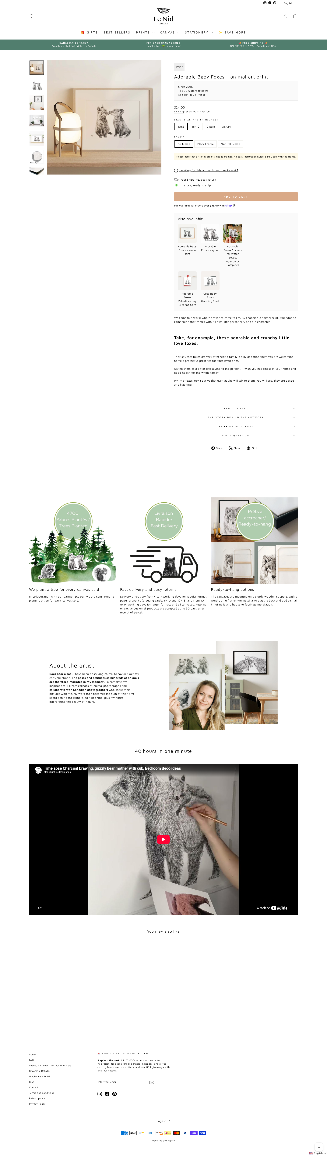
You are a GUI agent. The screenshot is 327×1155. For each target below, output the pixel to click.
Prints (143, 32)
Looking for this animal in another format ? (208, 170)
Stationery (197, 32)
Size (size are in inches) (196, 119)
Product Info (236, 408)
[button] (318, 1153)
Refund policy (37, 1098)
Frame (179, 137)
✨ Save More (232, 32)
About (32, 1054)
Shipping (179, 111)
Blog (31, 1081)
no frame (184, 144)
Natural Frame (230, 144)
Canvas (168, 32)
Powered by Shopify (163, 1140)
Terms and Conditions (41, 1092)
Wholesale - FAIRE (39, 1076)
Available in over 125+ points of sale (50, 1065)
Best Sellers (117, 32)
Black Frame (205, 144)
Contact (33, 1087)
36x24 (226, 126)
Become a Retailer (39, 1071)
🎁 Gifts (89, 32)
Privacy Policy (37, 1103)
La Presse (199, 94)
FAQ (31, 1060)
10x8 (181, 126)
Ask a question (236, 435)
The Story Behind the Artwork (236, 417)
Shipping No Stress (236, 426)
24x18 (211, 126)
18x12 (196, 126)
